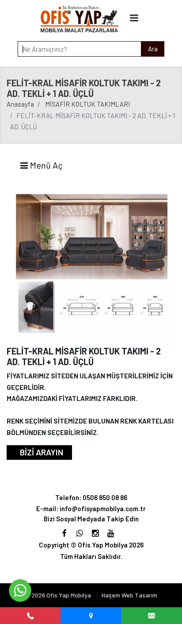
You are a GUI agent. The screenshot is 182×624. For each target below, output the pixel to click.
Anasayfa (20, 104)
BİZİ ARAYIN (41, 452)
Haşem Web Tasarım (129, 595)
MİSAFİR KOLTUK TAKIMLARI (87, 104)
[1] (134, 17)
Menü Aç (45, 165)
